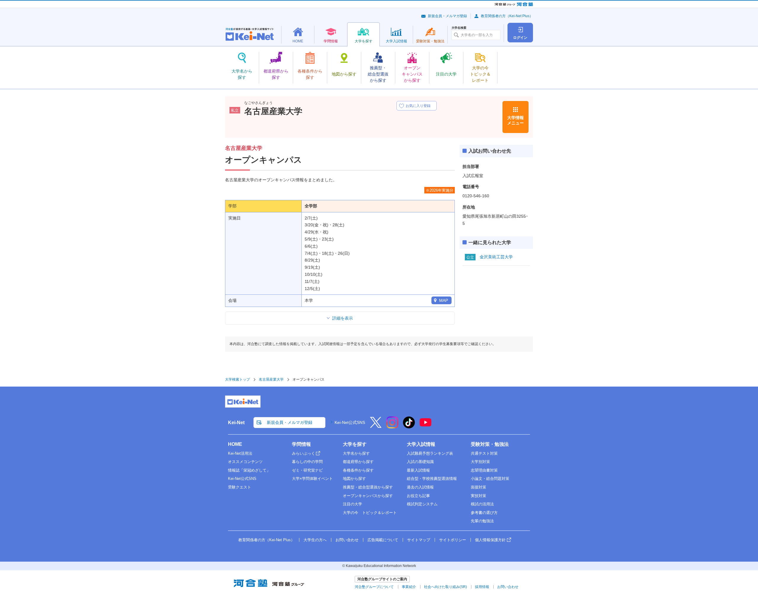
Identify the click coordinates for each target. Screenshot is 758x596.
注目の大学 (352, 504)
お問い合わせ (347, 540)
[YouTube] (425, 426)
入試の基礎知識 (420, 461)
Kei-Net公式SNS (350, 422)
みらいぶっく (303, 453)
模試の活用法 (482, 504)
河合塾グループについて (374, 587)
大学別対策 (480, 461)
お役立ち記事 (418, 496)
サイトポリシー (452, 540)
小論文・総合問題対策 (490, 478)
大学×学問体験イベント (312, 478)
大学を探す (355, 444)
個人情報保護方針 (490, 540)
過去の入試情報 (420, 487)
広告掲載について (382, 540)
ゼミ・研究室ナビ (307, 470)
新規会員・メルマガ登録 (447, 16)
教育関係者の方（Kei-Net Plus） (507, 16)
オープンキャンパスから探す (368, 496)
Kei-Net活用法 (240, 453)
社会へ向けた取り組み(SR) (445, 587)
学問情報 (301, 444)
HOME (235, 444)
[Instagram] (392, 426)
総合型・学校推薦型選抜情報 (432, 478)
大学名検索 (459, 27)
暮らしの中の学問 (307, 461)
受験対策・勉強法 (490, 444)
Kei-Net (236, 422)
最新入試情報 (418, 470)
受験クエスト (239, 487)
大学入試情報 (421, 444)
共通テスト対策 (484, 453)
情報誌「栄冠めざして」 (249, 470)
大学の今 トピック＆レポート (370, 512)
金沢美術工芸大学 (496, 256)
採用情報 (482, 587)
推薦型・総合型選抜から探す (368, 487)
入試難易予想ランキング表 (430, 453)
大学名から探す (356, 453)
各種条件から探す (358, 470)
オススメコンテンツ (245, 461)
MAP (443, 300)
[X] (376, 426)
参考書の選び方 (484, 512)
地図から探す (354, 478)
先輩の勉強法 (482, 521)
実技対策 (478, 496)
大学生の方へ (315, 540)
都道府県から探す (358, 461)
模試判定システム (422, 504)
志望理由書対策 (484, 470)
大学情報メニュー (515, 120)
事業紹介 (409, 587)
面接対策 (478, 487)
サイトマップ (418, 540)
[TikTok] (409, 426)
